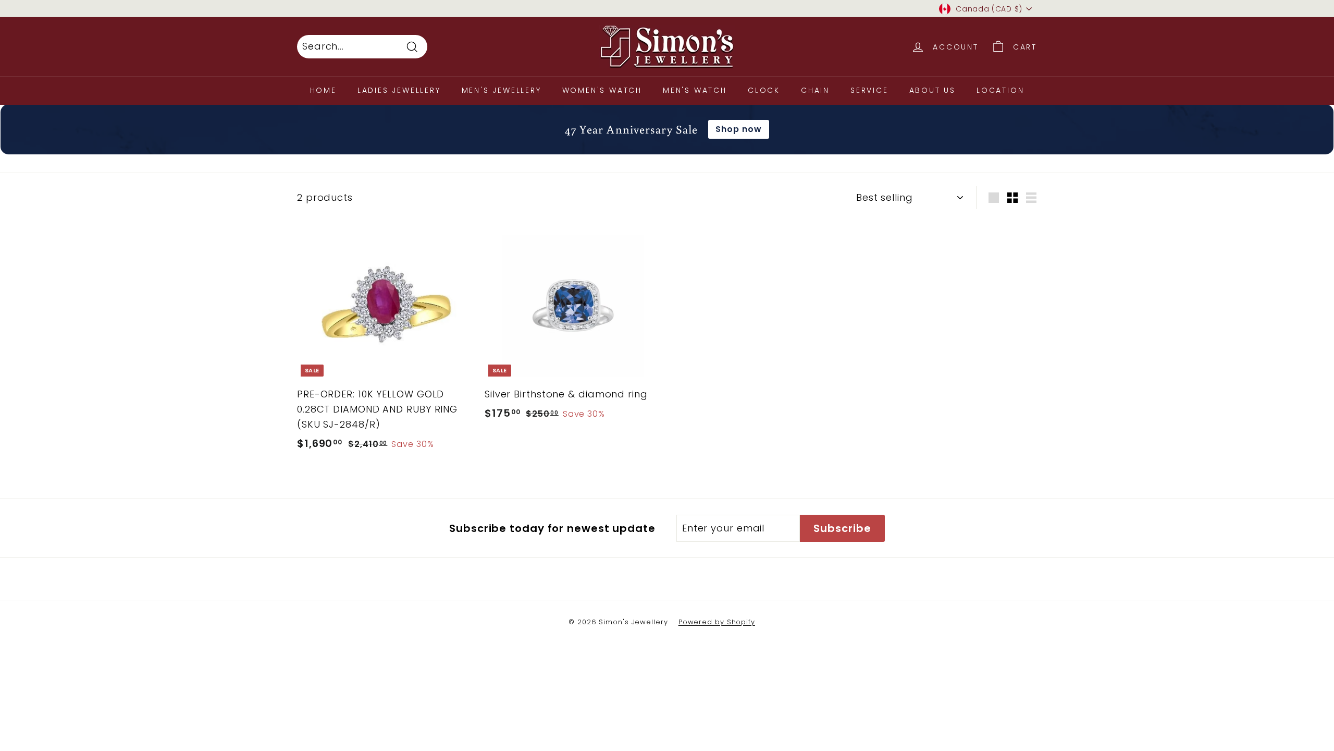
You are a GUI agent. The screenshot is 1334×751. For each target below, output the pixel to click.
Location (1000, 90)
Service (869, 90)
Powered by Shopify (716, 622)
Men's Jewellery (501, 90)
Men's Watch (695, 90)
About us (932, 90)
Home (323, 90)
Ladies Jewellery (399, 90)
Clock (764, 90)
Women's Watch (602, 90)
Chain (815, 90)
